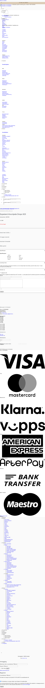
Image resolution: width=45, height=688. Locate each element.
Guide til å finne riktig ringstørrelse (14, 584)
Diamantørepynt (10, 557)
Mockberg (6, 532)
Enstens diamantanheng (11, 566)
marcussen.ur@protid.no (8, 313)
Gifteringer (9, 552)
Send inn (1, 291)
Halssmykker (7, 561)
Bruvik (5, 522)
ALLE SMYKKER (7, 543)
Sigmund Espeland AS (14, 208)
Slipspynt (8, 575)
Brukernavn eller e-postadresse (8, 664)
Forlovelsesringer (10, 551)
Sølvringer (9, 546)
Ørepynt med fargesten (11, 559)
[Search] (3, 200)
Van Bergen (9, 609)
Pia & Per (8, 602)
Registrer (1, 686)
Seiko (5, 538)
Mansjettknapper (10, 574)
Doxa (5, 527)
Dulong (8, 596)
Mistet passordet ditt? (4, 670)
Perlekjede (9, 568)
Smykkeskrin (9, 582)
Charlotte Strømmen (11, 593)
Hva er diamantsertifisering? (12, 585)
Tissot (5, 536)
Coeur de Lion (9, 595)
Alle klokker (6, 519)
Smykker (6, 589)
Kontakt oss (2, 335)
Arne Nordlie (9, 591)
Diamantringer (9, 548)
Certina (5, 525)
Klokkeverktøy (7, 541)
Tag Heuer (6, 535)
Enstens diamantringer (11, 549)
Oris (5, 533)
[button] (3, 8)
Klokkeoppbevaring (8, 539)
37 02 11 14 (4, 312)
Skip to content (3, 0)
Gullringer (9, 547)
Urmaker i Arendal (7, 194)
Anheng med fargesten (11, 567)
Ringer (3, 68)
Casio (5, 524)
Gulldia (8, 599)
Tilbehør (6, 580)
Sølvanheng (9, 562)
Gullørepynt (9, 556)
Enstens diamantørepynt (12, 558)
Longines (6, 531)
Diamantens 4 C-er (10, 587)
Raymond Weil (7, 537)
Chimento (9, 594)
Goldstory (9, 598)
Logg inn (7, 668)
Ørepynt (6, 553)
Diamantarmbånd (10, 572)
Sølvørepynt (9, 554)
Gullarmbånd (9, 571)
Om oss (1, 334)
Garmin (5, 529)
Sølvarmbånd (9, 570)
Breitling (6, 521)
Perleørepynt (9, 560)
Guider (5, 583)
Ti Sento (8, 608)
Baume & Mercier (7, 520)
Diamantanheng (10, 564)
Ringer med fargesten (11, 550)
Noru (8, 601)
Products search (6, 199)
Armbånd (6, 569)
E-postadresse (5, 675)
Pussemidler (9, 581)
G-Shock (6, 530)
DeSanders (6, 526)
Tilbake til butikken (7, 17)
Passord (3, 666)
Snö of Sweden (10, 605)
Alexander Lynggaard (11, 590)
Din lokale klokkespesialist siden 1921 (11, 195)
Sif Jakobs (9, 603)
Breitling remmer (7, 540)
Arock (8, 592)
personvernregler (26, 684)
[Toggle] (44, 250)
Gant (5, 528)
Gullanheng (9, 563)
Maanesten (9, 600)
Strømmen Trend (10, 606)
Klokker (6, 610)
